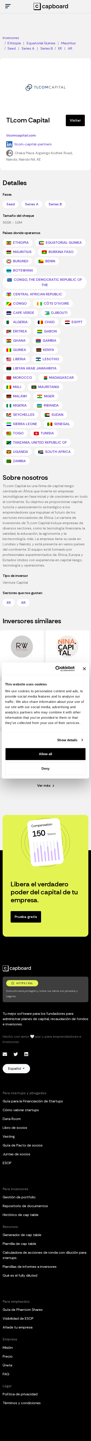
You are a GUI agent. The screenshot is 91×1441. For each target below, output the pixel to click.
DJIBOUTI (58, 312)
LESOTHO (50, 359)
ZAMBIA (19, 461)
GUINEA (19, 349)
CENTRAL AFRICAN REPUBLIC (37, 294)
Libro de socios (15, 1127)
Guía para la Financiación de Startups (33, 1101)
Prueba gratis (26, 916)
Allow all (45, 754)
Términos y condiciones (22, 1403)
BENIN (49, 261)
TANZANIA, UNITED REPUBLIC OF (39, 442)
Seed (10, 204)
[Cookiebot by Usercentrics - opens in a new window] (56, 669)
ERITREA (19, 331)
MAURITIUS (22, 252)
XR (8, 602)
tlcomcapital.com (21, 135)
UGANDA (20, 451)
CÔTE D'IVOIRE (56, 303)
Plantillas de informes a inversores (30, 1266)
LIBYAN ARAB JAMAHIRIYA (34, 368)
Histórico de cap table (20, 1214)
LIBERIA (19, 359)
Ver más (44, 785)
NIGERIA (19, 405)
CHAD (49, 322)
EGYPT (77, 322)
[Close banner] (84, 668)
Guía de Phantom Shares (23, 1309)
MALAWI (19, 396)
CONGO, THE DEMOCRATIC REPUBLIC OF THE (47, 282)
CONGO (19, 303)
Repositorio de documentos (25, 1206)
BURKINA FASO (61, 252)
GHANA (19, 340)
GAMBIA (49, 340)
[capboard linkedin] (26, 1054)
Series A (31, 204)
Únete (7, 1365)
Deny (45, 768)
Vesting (9, 1136)
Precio (8, 1356)
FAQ (6, 1374)
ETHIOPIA (20, 242)
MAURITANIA (48, 387)
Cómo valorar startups (21, 1110)
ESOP (7, 1163)
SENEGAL (61, 424)
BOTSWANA (22, 270)
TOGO (18, 433)
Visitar (75, 120)
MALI (16, 387)
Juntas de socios (16, 1154)
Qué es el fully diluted (20, 1275)
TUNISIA (47, 433)
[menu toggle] (8, 6)
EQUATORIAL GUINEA (63, 242)
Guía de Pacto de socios (23, 1145)
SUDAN (57, 414)
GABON (50, 331)
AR (23, 602)
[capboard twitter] (16, 1054)
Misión (8, 1347)
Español (15, 1068)
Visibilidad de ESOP (18, 1318)
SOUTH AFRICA (57, 451)
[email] (5, 1054)
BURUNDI (20, 261)
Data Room (12, 1118)
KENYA (48, 349)
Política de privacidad (20, 1394)
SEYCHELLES (23, 414)
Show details (67, 740)
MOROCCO (22, 377)
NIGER (48, 396)
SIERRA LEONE (24, 424)
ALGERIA (20, 322)
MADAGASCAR (61, 377)
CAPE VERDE (23, 312)
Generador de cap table (22, 1235)
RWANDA (51, 405)
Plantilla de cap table (19, 1243)
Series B (55, 204)
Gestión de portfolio (19, 1197)
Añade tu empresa (17, 1327)
